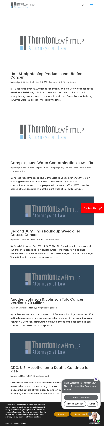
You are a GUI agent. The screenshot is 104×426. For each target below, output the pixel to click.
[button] (92, 208)
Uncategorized (52, 239)
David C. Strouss (21, 239)
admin (16, 376)
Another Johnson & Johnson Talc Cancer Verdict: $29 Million (46, 301)
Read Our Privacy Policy (15, 423)
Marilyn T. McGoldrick (23, 82)
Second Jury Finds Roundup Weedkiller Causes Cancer (45, 233)
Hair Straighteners (67, 82)
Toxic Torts (78, 167)
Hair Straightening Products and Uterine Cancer (46, 75)
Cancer (54, 82)
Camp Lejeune (57, 167)
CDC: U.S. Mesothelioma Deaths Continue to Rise (49, 369)
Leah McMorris (20, 307)
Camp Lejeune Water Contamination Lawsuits (51, 162)
